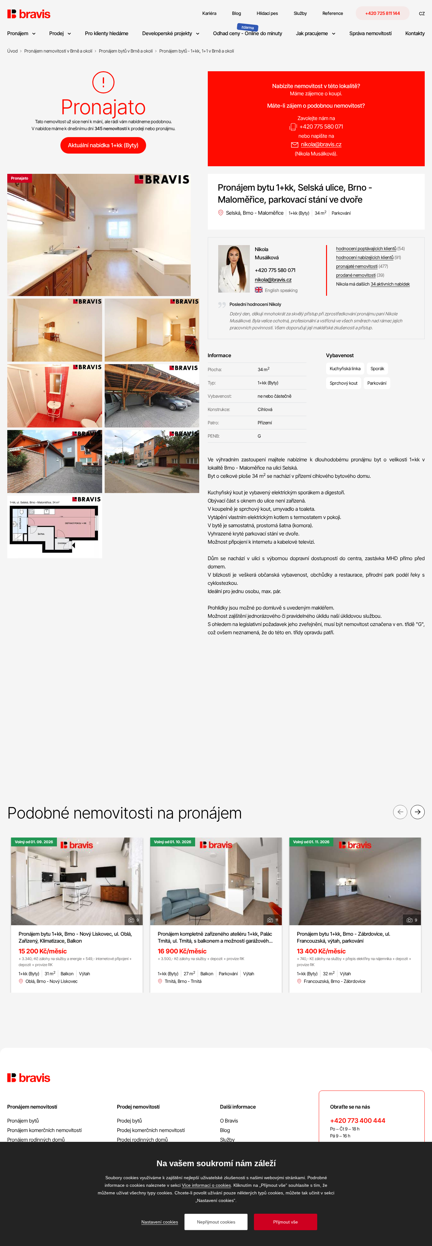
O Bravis (229, 1120)
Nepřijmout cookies (216, 1221)
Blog (225, 1130)
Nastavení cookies (159, 1221)
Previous (400, 812)
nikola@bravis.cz (321, 144)
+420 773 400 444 (358, 1120)
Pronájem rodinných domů (36, 1139)
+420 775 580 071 (321, 126)
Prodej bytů (129, 1120)
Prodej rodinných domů (142, 1139)
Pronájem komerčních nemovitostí (44, 1130)
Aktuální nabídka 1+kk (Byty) (103, 145)
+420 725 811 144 (382, 13)
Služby (227, 1139)
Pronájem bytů (23, 1120)
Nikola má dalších (373, 284)
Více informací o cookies (206, 1185)
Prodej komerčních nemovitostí (151, 1130)
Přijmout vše (285, 1221)
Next (417, 812)
